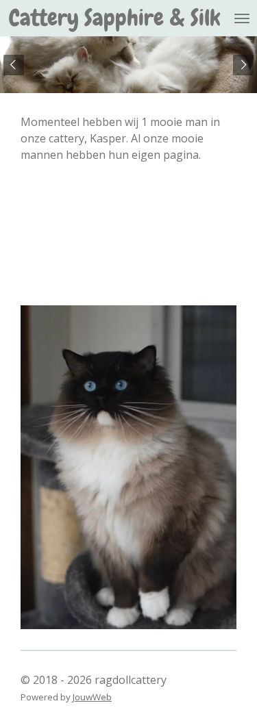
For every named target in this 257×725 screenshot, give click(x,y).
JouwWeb (92, 697)
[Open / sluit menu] (242, 18)
